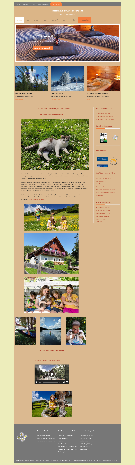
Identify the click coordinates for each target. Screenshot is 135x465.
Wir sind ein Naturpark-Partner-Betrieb (52, 114)
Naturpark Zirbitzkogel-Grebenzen (105, 190)
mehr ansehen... (19, 99)
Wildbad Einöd (100, 222)
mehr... (89, 99)
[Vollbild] (67, 382)
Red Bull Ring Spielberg (102, 216)
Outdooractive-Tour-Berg (103, 113)
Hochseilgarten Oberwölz (103, 207)
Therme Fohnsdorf (101, 219)
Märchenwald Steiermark (103, 213)
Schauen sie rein (55, 99)
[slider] (50, 382)
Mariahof (98, 184)
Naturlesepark (100, 187)
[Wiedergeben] (37, 382)
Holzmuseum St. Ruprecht (103, 210)
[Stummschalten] (64, 382)
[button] (52, 374)
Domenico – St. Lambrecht (103, 178)
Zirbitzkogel (99, 195)
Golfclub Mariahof (101, 181)
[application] (52, 374)
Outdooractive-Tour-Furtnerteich (105, 116)
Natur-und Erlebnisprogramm (37, 199)
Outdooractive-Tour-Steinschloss (105, 119)
